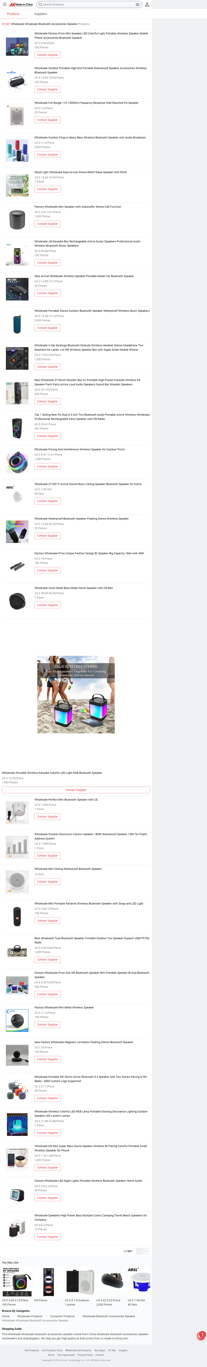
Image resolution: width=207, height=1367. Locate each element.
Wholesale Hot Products (78, 1350)
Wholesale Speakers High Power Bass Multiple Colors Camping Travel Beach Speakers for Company (90, 1217)
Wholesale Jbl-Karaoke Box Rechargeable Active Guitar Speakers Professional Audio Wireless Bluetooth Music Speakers (87, 243)
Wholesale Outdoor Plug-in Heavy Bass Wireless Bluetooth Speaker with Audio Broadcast (90, 137)
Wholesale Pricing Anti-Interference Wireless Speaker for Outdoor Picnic (79, 449)
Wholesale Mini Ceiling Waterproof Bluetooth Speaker (68, 869)
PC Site (112, 1350)
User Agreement (66, 1354)
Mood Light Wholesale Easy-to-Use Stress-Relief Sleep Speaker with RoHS (80, 172)
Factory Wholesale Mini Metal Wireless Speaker (64, 1007)
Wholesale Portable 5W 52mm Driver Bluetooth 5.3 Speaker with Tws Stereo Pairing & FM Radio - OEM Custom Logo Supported (90, 1079)
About (51, 1354)
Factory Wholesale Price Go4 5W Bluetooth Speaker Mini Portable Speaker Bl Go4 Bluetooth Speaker (91, 975)
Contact (100, 1354)
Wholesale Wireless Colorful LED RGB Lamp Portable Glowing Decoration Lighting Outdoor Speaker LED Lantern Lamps (91, 1114)
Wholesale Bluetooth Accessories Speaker (108, 1316)
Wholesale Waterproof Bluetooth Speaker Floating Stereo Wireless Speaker (81, 518)
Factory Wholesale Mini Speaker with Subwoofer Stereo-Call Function (77, 207)
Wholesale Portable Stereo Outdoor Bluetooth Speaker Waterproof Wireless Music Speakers (92, 311)
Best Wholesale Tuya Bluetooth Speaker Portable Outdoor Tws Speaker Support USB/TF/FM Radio (91, 940)
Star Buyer (99, 1350)
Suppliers (40, 14)
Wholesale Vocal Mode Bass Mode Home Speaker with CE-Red (73, 588)
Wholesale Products (29, 1316)
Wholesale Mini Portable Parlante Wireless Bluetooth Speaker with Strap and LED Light (88, 903)
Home (6, 1316)
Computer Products (62, 1316)
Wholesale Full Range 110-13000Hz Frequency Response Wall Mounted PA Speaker (86, 103)
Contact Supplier (47, 55)
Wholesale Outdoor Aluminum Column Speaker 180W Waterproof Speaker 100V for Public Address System (90, 836)
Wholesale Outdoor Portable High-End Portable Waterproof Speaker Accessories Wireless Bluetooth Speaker (90, 70)
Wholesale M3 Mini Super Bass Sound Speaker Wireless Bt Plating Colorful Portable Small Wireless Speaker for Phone (90, 1148)
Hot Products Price (52, 1350)
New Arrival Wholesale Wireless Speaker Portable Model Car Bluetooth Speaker (84, 276)
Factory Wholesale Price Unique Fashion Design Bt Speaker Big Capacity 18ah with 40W (89, 553)
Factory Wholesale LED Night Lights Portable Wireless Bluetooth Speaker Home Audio (88, 1181)
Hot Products (32, 1350)
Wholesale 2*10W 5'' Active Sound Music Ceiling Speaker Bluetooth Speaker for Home (88, 484)
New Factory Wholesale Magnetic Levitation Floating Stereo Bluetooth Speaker (83, 1042)
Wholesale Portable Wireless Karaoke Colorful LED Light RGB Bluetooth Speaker (52, 773)
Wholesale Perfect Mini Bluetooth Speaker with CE (66, 799)
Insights (123, 1350)
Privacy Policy (85, 1354)
